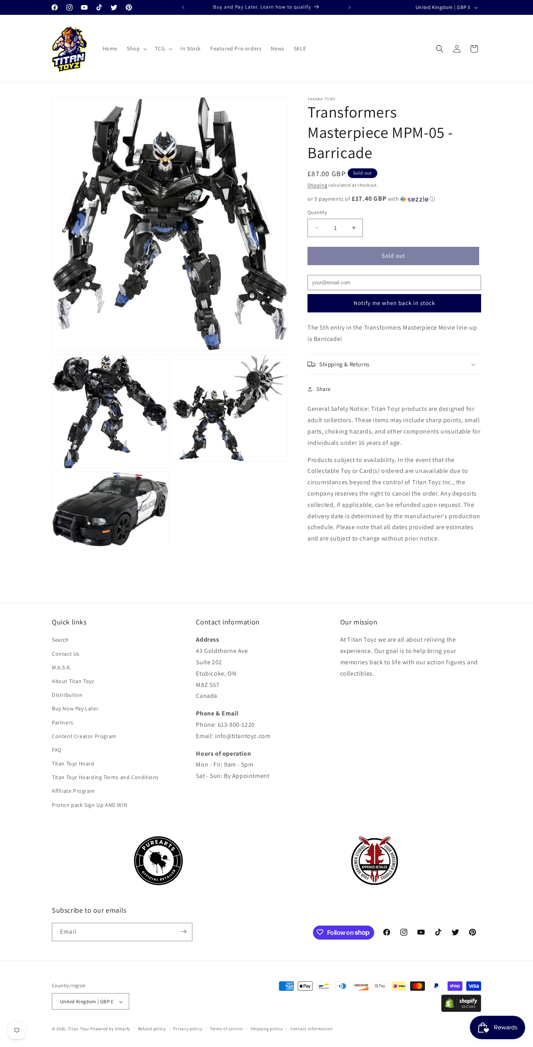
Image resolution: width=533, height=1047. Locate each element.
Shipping (317, 185)
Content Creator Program (84, 736)
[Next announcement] (349, 7)
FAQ (57, 749)
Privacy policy (187, 1028)
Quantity (317, 212)
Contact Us (66, 653)
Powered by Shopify (110, 1029)
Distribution (67, 694)
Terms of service (226, 1028)
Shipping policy (267, 1028)
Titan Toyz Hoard (73, 763)
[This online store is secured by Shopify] (461, 1010)
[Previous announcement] (183, 7)
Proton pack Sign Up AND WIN (89, 804)
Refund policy (152, 1028)
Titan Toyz (78, 1029)
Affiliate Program (73, 790)
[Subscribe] (183, 931)
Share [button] (323, 388)
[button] (136, 48)
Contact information (311, 1028)
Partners (62, 722)
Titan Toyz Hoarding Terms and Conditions (105, 777)
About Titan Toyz (73, 681)
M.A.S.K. (61, 667)
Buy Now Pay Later (75, 708)
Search (60, 639)
